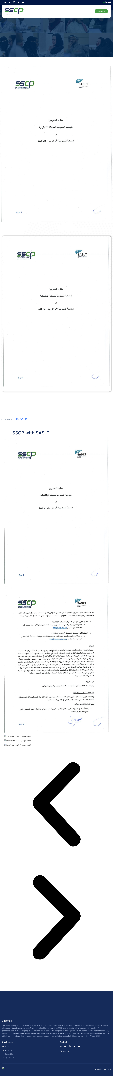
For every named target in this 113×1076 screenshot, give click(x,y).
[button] (5, 312)
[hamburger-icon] (76, 11)
